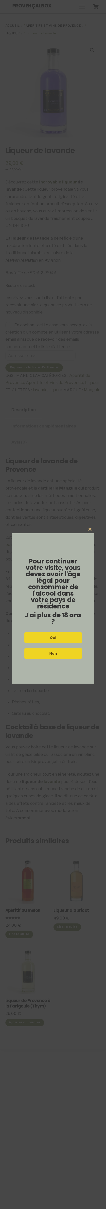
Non (53, 653)
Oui (53, 637)
